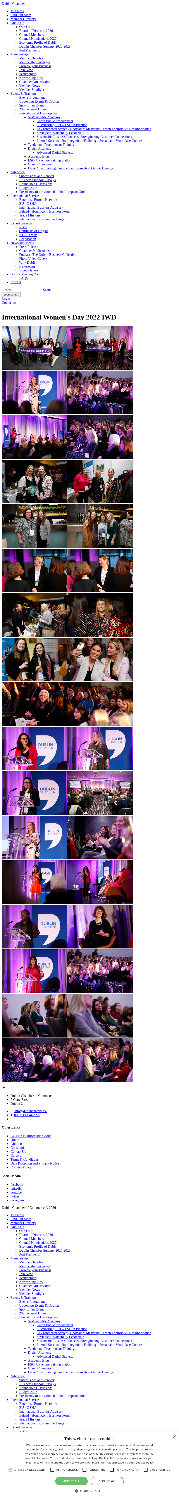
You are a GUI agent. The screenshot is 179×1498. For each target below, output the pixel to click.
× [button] (174, 1437)
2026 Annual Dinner (33, 109)
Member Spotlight (31, 89)
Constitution (18, 1147)
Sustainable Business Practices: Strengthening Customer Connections (84, 137)
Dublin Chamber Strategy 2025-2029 (45, 46)
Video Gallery (29, 270)
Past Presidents (29, 50)
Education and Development (39, 113)
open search (11, 294)
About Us (17, 23)
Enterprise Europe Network (38, 199)
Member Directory (23, 19)
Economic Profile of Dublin (38, 42)
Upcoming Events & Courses (39, 101)
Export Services (21, 223)
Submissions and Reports (36, 176)
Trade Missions (29, 215)
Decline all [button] (107, 1481)
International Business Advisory (41, 207)
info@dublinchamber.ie (30, 1111)
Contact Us (18, 1151)
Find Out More (20, 15)
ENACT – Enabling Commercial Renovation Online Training (70, 168)
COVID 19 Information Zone (30, 1136)
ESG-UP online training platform (50, 160)
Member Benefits (31, 58)
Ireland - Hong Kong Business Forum (45, 211)
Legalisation (27, 239)
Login (6, 299)
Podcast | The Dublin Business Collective (47, 254)
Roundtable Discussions (35, 184)
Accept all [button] (71, 1481)
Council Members (31, 34)
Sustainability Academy (44, 117)
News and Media (22, 243)
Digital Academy (39, 148)
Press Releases (29, 247)
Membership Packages (34, 62)
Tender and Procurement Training (51, 144)
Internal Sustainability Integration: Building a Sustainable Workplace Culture (89, 141)
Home (14, 1140)
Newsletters (27, 266)
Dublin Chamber (13, 3)
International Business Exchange (41, 219)
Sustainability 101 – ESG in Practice (62, 125)
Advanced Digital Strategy (55, 152)
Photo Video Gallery (33, 258)
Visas (23, 227)
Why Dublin (27, 262)
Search (47, 290)
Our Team (26, 27)
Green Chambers (39, 164)
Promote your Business (35, 66)
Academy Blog (38, 156)
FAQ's (23, 278)
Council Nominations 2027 (38, 38)
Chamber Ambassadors (35, 82)
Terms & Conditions (24, 1159)
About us (16, 1144)
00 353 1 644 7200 (27, 1115)
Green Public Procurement (55, 121)
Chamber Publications (34, 251)
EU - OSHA (28, 203)
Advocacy (17, 172)
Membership (19, 54)
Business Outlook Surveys (37, 180)
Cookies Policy (20, 1167)
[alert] (89, 1465)
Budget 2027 (28, 188)
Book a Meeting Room (26, 274)
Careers (15, 282)
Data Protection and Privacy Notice (34, 1163)
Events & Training (23, 93)
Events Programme (32, 97)
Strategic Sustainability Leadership (60, 133)
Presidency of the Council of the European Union (53, 192)
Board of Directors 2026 (36, 31)
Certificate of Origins (33, 231)
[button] (89, 1491)
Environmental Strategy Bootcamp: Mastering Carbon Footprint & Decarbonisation (94, 129)
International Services (25, 196)
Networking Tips (31, 78)
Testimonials (27, 74)
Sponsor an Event (31, 105)
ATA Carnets (28, 235)
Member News (29, 86)
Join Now (17, 11)
